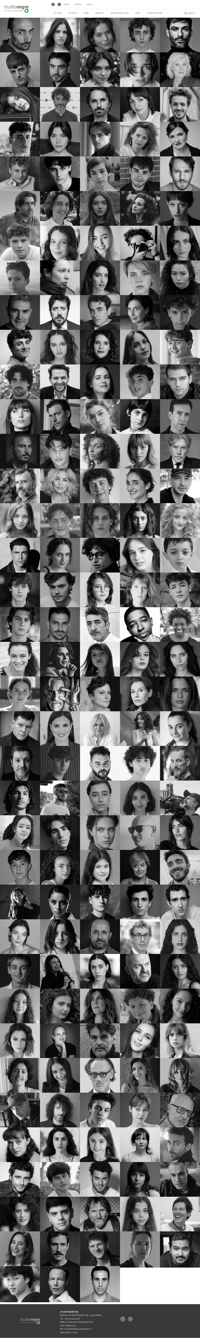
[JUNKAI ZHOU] (20, 1301)
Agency (90, 4)
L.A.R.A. (74, 1333)
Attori (57, 13)
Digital (66, 4)
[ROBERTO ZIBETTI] (60, 1301)
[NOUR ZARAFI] (180, 1267)
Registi (100, 13)
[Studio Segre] (16, 9)
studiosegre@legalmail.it (78, 1329)
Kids (86, 13)
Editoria (77, 4)
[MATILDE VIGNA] (140, 1267)
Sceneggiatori (119, 13)
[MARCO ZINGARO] (100, 1301)
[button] (36, 19)
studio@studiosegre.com (79, 1322)
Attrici (72, 13)
